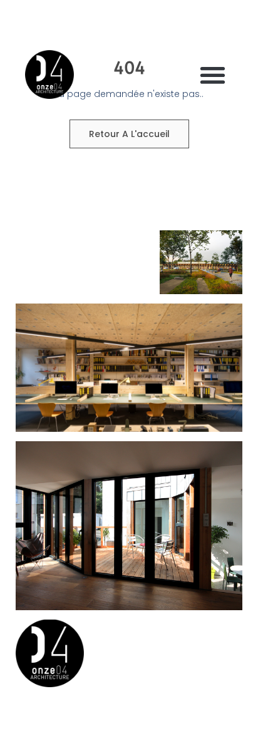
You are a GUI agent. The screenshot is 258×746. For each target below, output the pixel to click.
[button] (213, 74)
